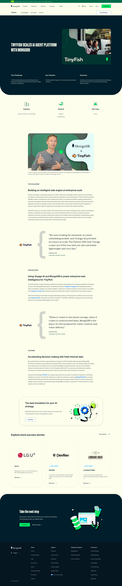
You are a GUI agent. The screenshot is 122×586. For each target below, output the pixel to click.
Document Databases (96, 559)
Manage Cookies (54, 570)
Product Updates (54, 563)
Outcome (41, 12)
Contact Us (53, 551)
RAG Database (94, 563)
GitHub (32, 567)
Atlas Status (53, 559)
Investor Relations (35, 555)
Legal (32, 559)
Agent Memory (94, 574)
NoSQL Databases (95, 555)
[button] (84, 6)
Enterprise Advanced (75, 555)
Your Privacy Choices (58, 574)
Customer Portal (54, 555)
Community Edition (75, 559)
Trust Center (33, 574)
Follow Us (33, 578)
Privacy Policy (34, 563)
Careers (32, 551)
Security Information (35, 570)
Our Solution (33, 12)
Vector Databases (95, 551)
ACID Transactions (95, 567)
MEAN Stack (93, 578)
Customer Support (55, 567)
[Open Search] (79, 6)
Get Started (106, 6)
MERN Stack (93, 570)
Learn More (30, 419)
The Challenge (24, 12)
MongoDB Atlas (74, 551)
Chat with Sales (104, 12)
